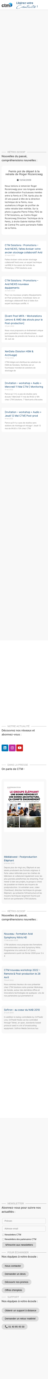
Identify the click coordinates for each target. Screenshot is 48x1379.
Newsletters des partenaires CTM (20, 1239)
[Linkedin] (5, 748)
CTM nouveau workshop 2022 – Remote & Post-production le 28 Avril (22, 974)
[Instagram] (12, 748)
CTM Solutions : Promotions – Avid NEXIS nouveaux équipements (21, 284)
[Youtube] (19, 748)
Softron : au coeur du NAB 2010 (22, 1009)
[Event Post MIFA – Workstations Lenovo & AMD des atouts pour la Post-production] (24, 320)
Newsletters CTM (13, 1235)
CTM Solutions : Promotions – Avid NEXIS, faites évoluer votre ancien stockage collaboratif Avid (23, 249)
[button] (44, 4)
